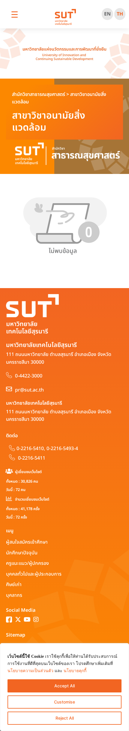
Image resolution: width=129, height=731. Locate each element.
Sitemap (15, 635)
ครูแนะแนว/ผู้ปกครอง (27, 563)
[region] (64, 687)
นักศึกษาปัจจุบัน (22, 552)
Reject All (65, 718)
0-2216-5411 (31, 458)
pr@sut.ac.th (29, 390)
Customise (64, 701)
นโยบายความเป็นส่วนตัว (30, 671)
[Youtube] (27, 620)
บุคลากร (14, 595)
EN (107, 14)
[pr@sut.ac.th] (9, 389)
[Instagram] (36, 620)
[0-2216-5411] (12, 457)
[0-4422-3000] (9, 375)
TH (120, 14)
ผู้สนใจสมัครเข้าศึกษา (27, 542)
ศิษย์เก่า (14, 584)
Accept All (64, 685)
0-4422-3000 (28, 376)
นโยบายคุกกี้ (75, 671)
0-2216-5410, (30, 448)
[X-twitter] (18, 620)
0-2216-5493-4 (62, 448)
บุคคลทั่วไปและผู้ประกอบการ (34, 574)
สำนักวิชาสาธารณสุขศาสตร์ (38, 94)
